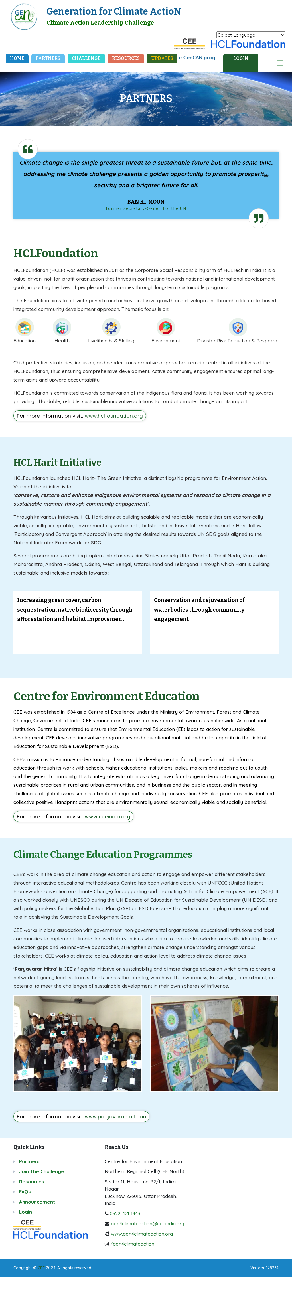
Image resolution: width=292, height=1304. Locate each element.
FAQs (25, 1192)
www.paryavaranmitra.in (115, 1116)
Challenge (86, 58)
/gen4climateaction (132, 1244)
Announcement (37, 1202)
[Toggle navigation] (280, 63)
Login (25, 1212)
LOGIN (240, 58)
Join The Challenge (41, 1171)
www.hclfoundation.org (114, 415)
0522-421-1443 (125, 1213)
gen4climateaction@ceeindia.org (147, 1223)
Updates (162, 58)
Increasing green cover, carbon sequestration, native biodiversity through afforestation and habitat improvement (75, 609)
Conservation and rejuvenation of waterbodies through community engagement (199, 609)
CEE (41, 1267)
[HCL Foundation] (248, 43)
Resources (126, 58)
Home (19, 58)
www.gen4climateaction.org (142, 1234)
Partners (48, 58)
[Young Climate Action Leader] (24, 15)
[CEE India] (190, 43)
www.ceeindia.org (107, 816)
